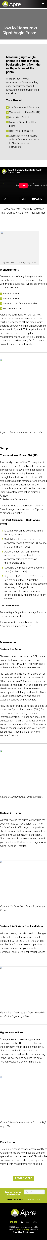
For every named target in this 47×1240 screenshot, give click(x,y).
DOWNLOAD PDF (23, 1178)
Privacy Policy (23, 1229)
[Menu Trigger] (43, 4)
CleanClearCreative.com (23, 1232)
